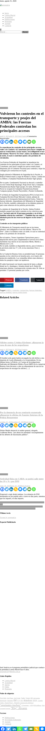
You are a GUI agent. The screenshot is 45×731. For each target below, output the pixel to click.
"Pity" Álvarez (19, 708)
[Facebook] (2, 142)
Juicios (7, 685)
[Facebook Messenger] (20, 142)
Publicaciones (10, 19)
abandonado (3, 700)
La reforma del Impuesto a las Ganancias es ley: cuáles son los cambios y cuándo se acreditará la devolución (21, 508)
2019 (35, 700)
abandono (28, 700)
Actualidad (9, 17)
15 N (18, 700)
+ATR (31, 705)
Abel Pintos (10, 698)
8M (15, 700)
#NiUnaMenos (37, 705)
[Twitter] (7, 142)
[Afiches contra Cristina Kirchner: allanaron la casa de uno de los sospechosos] (22, 318)
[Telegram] (25, 142)
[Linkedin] (11, 142)
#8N (31, 698)
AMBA (8, 290)
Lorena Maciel (10, 15)
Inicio (7, 13)
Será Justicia (22, 136)
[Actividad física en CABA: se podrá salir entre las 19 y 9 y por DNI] (22, 454)
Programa (8, 22)
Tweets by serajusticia (8, 518)
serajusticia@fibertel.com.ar (10, 672)
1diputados (10, 700)
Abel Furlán (17, 698)
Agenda (7, 24)
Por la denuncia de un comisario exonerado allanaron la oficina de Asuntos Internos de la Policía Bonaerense (21, 415)
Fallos (7, 687)
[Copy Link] (16, 142)
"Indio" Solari (25, 698)
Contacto (8, 26)
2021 (21, 700)
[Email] (29, 142)
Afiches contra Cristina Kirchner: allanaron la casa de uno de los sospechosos (22, 343)
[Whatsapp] (34, 142)
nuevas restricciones (19, 292)
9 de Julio (3, 698)
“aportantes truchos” (10, 705)
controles (15, 290)
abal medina (36, 698)
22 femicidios (25, 705)
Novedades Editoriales (13, 720)
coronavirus (24, 290)
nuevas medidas (6, 292)
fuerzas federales (35, 290)
